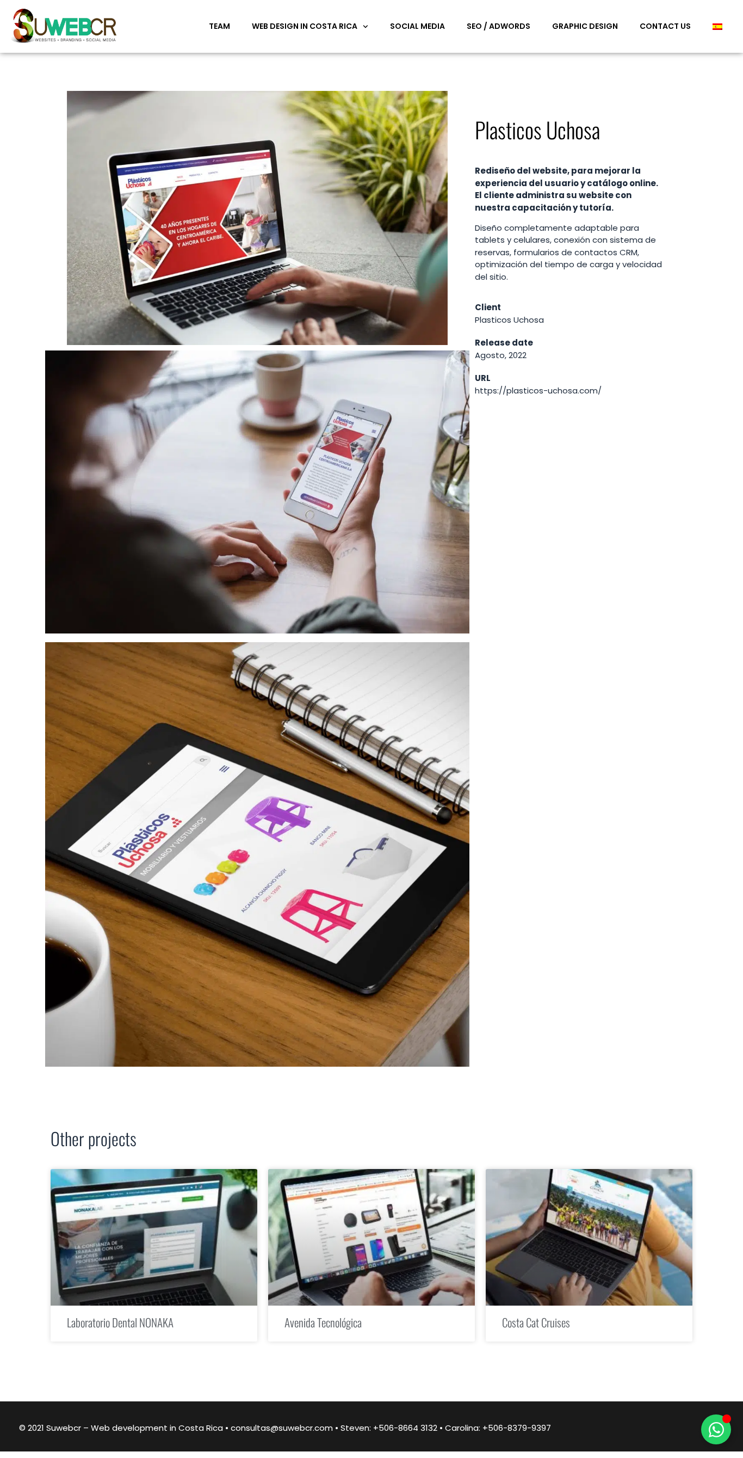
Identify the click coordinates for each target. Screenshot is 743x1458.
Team (219, 26)
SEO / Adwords (498, 26)
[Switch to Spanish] (717, 26)
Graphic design (585, 26)
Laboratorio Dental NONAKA (120, 1322)
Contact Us (665, 26)
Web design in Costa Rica (304, 26)
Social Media (417, 26)
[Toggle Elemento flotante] (716, 1429)
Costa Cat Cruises (536, 1322)
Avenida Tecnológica (323, 1322)
